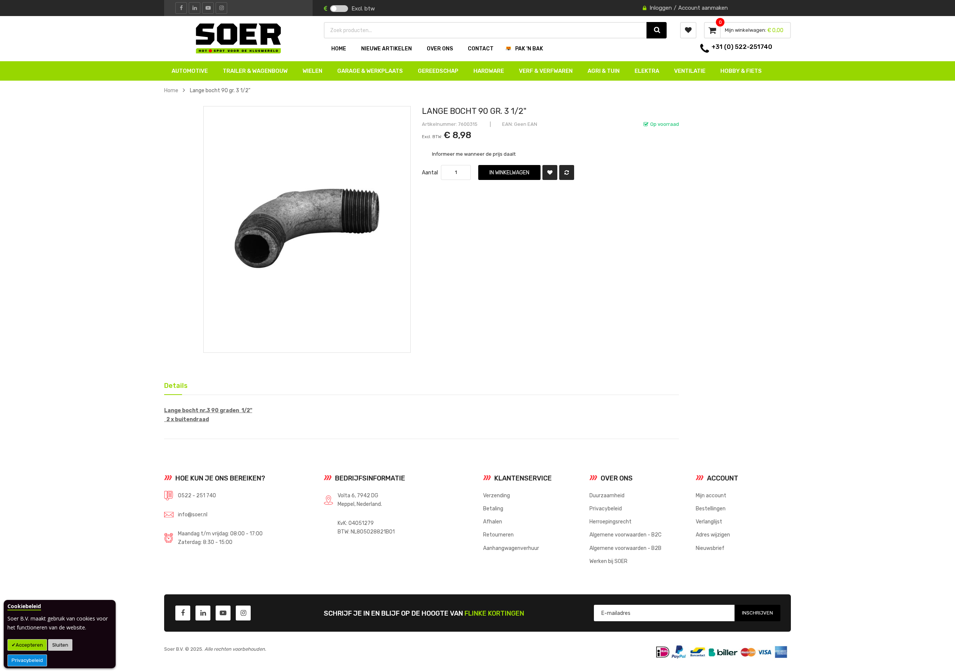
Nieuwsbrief (710, 548)
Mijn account (711, 495)
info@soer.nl (192, 514)
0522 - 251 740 (197, 495)
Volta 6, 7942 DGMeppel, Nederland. (360, 499)
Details (173, 384)
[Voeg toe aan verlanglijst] (549, 172)
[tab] (173, 385)
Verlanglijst (709, 522)
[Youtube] (208, 8)
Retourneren (498, 535)
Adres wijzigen (713, 535)
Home (171, 90)
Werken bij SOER (608, 561)
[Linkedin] (194, 8)
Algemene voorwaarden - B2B (625, 548)
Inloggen (660, 7)
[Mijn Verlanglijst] (688, 30)
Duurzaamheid (606, 495)
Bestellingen (711, 508)
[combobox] (486, 30)
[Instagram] (221, 8)
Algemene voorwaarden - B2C (625, 535)
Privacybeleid (27, 660)
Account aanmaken (703, 7)
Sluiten (60, 645)
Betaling (493, 508)
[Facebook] (181, 8)
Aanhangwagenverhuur (511, 548)
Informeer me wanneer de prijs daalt (474, 154)
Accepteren (29, 645)
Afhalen (492, 522)
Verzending (496, 495)
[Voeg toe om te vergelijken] (566, 172)
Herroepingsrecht (610, 522)
